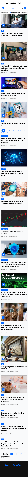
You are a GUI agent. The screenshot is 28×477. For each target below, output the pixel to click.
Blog (2, 30)
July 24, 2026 (5, 269)
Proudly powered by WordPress (8, 470)
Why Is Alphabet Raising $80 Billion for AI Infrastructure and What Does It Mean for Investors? (14, 294)
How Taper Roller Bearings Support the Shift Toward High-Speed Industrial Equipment (13, 140)
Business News (4, 135)
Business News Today (14, 3)
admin (11, 299)
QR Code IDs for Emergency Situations (13, 123)
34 (21, 454)
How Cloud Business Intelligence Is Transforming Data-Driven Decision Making (12, 173)
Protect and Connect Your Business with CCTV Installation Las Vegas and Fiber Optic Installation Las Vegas (13, 264)
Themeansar (23, 470)
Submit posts (18, 474)
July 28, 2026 (5, 125)
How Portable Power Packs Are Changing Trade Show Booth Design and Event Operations (14, 68)
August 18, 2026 (5, 332)
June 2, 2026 (4, 299)
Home (9, 474)
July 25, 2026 (5, 236)
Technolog (3, 168)
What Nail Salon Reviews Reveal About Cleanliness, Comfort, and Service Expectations (13, 399)
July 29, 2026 (5, 37)
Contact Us (13, 474)
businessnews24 (13, 37)
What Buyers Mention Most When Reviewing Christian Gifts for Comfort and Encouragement (13, 327)
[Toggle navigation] (13, 8)
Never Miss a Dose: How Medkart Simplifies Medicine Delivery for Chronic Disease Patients (14, 444)
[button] (22, 8)
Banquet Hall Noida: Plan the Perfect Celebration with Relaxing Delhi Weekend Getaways (14, 428)
